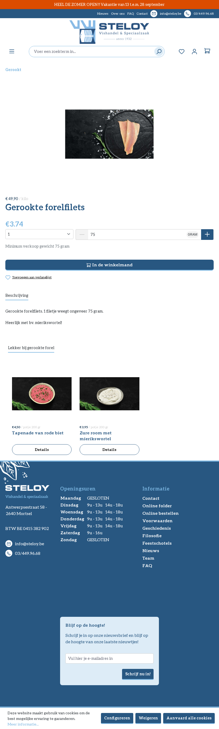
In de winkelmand (111, 264)
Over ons (118, 13)
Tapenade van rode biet (38, 432)
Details (42, 449)
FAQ (130, 13)
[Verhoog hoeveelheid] (207, 234)
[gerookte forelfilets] (109, 134)
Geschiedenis (156, 528)
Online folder (157, 505)
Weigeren (148, 718)
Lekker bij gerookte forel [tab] (31, 347)
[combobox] (90, 51)
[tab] (16, 295)
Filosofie (152, 535)
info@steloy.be (170, 13)
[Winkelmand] (207, 51)
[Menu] (11, 51)
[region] (109, 134)
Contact (142, 13)
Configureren (117, 718)
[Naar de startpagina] (109, 32)
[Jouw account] (194, 51)
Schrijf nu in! (137, 674)
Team (148, 557)
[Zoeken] (157, 51)
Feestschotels (157, 542)
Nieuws (102, 13)
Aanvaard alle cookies (189, 718)
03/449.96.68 (204, 13)
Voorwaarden (157, 520)
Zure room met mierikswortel (96, 435)
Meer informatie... (23, 724)
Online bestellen (160, 513)
